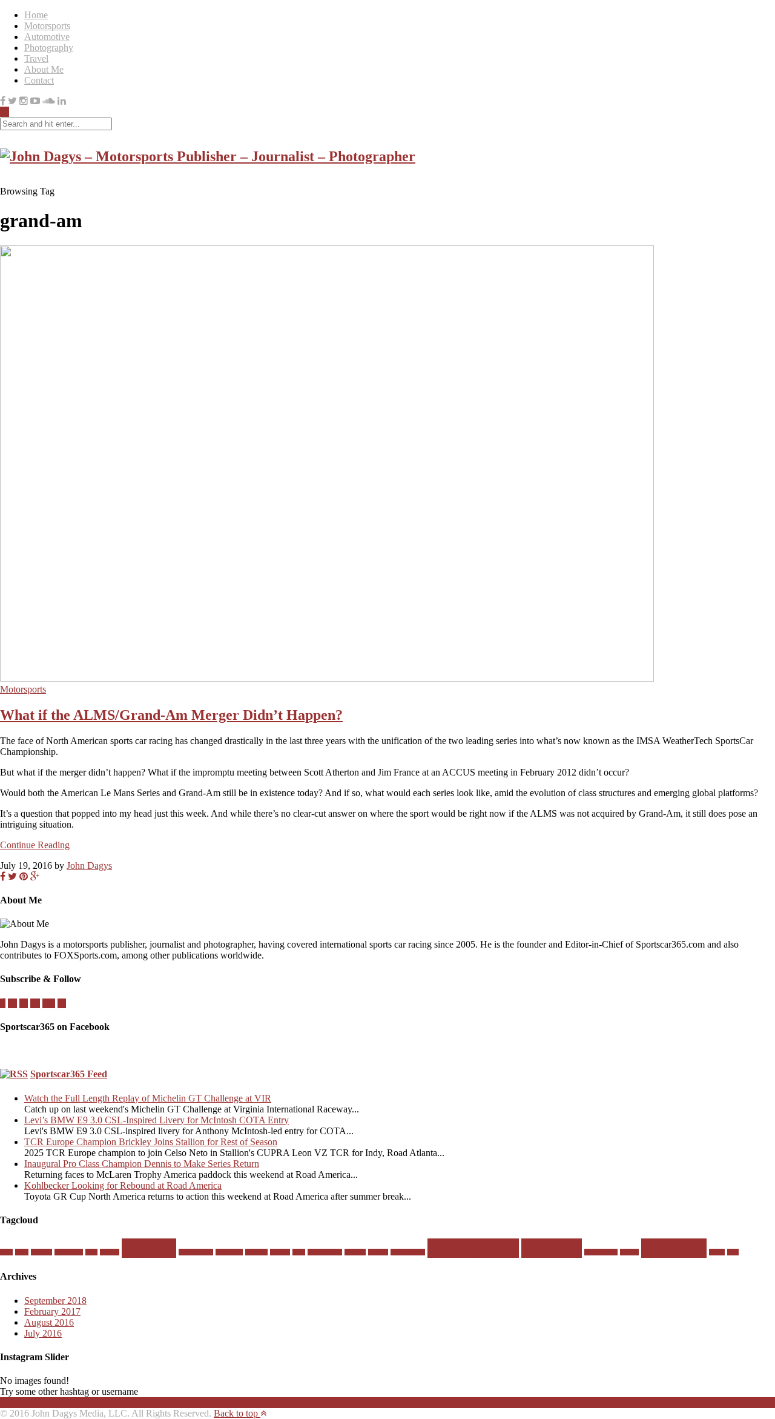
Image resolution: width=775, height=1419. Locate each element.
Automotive (47, 37)
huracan (256, 1252)
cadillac (41, 1252)
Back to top (237, 1413)
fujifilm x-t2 (196, 1252)
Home (36, 15)
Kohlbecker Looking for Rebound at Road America (123, 1185)
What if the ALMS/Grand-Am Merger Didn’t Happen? (171, 715)
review (629, 1252)
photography (473, 1248)
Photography (48, 47)
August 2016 (49, 1322)
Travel (36, 58)
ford (91, 1252)
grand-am (229, 1252)
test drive (674, 1248)
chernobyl (68, 1252)
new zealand (408, 1252)
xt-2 (733, 1252)
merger (378, 1252)
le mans (355, 1252)
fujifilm (149, 1248)
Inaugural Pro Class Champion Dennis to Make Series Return (141, 1163)
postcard (551, 1248)
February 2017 (52, 1311)
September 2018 (55, 1300)
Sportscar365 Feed (68, 1074)
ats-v (21, 1252)
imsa (298, 1252)
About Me (44, 69)
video (717, 1252)
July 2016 (43, 1333)
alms (6, 1252)
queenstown (601, 1252)
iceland (280, 1252)
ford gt (109, 1252)
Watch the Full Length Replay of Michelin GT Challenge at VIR (147, 1098)
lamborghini (325, 1252)
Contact (39, 80)
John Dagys (89, 865)
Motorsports (47, 26)
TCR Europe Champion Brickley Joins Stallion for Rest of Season (150, 1142)
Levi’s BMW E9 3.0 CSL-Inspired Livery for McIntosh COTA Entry (156, 1120)
